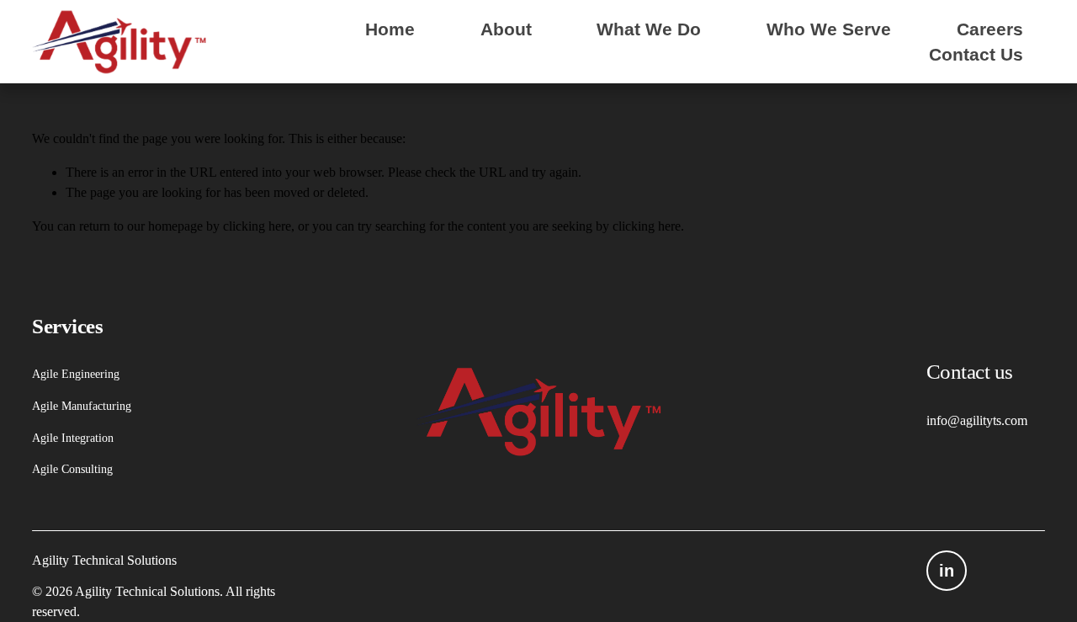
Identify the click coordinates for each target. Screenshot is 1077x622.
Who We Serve (829, 29)
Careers (990, 29)
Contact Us (976, 54)
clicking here (257, 226)
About (506, 29)
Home (390, 29)
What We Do (649, 29)
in (946, 570)
